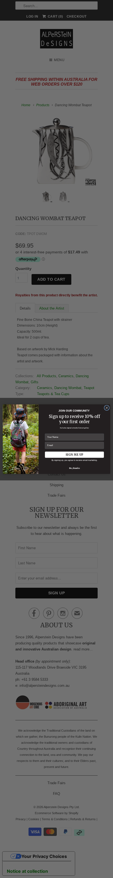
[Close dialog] (106, 407)
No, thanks (74, 468)
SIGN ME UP (74, 454)
